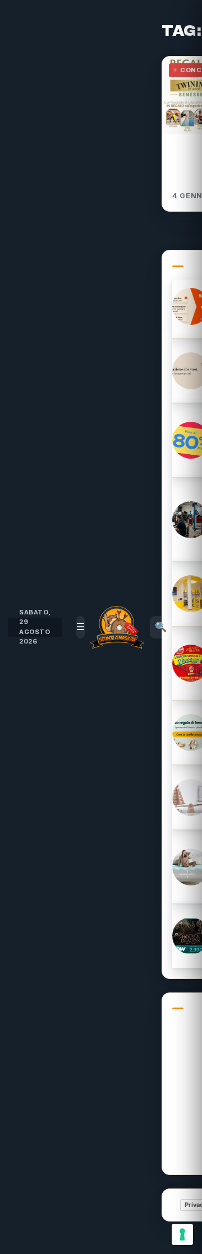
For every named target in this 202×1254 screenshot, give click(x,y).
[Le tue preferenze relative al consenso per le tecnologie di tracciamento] (182, 1234)
